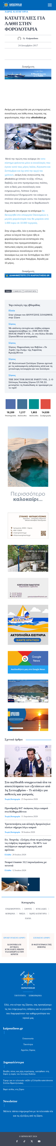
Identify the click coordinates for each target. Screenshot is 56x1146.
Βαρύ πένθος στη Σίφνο (13, 1089)
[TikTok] (24, 1141)
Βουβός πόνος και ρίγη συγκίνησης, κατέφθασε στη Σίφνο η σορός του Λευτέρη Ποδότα (26, 1072)
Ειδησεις (17, 291)
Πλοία (12, 310)
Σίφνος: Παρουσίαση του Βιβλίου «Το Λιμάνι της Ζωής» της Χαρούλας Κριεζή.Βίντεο (28, 350)
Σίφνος (12, 324)
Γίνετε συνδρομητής (46, 401)
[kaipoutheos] (20, 39)
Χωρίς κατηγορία (16, 12)
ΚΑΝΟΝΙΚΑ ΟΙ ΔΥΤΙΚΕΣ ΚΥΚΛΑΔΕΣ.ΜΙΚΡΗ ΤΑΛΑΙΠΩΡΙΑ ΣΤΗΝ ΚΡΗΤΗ (14, 949)
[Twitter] (17, 54)
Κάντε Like (10, 400)
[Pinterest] (24, 54)
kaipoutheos (32, 38)
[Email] (38, 54)
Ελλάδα (8, 854)
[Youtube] (39, 1141)
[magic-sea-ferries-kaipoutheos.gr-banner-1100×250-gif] (28, 74)
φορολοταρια (30, 291)
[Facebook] (10, 54)
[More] (46, 54)
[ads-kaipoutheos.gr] (28, 275)
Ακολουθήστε (22, 400)
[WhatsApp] (31, 54)
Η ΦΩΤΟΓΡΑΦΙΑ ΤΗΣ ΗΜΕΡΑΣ (42, 945)
